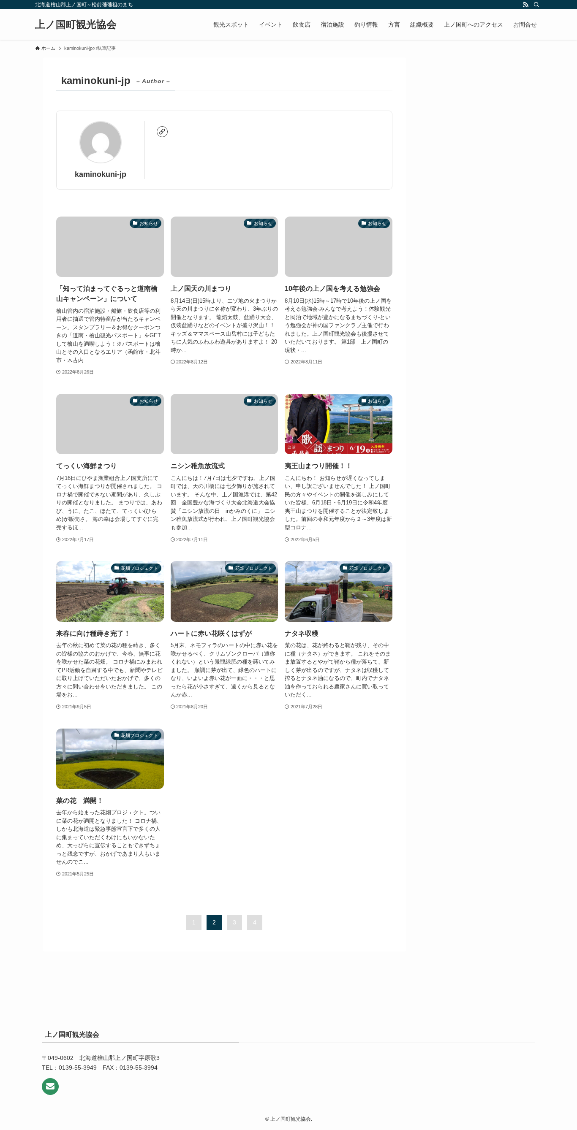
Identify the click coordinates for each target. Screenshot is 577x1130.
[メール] (50, 1086)
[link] (162, 131)
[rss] (525, 4)
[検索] (536, 4)
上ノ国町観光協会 (76, 24)
